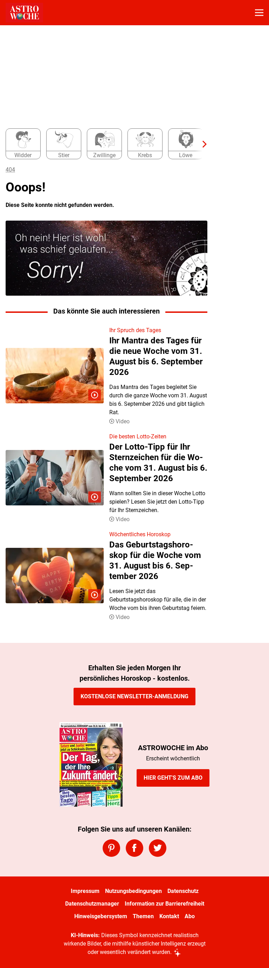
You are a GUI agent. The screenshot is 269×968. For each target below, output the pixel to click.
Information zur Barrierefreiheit (164, 903)
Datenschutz (183, 891)
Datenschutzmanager (92, 903)
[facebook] (134, 848)
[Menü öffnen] (259, 12)
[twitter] (157, 848)
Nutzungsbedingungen (133, 891)
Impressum (85, 891)
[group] (103, 144)
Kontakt (169, 916)
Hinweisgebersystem (100, 916)
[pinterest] (111, 848)
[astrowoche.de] (24, 12)
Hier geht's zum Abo (173, 777)
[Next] (201, 144)
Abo (190, 916)
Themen (143, 916)
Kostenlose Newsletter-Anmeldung (134, 696)
